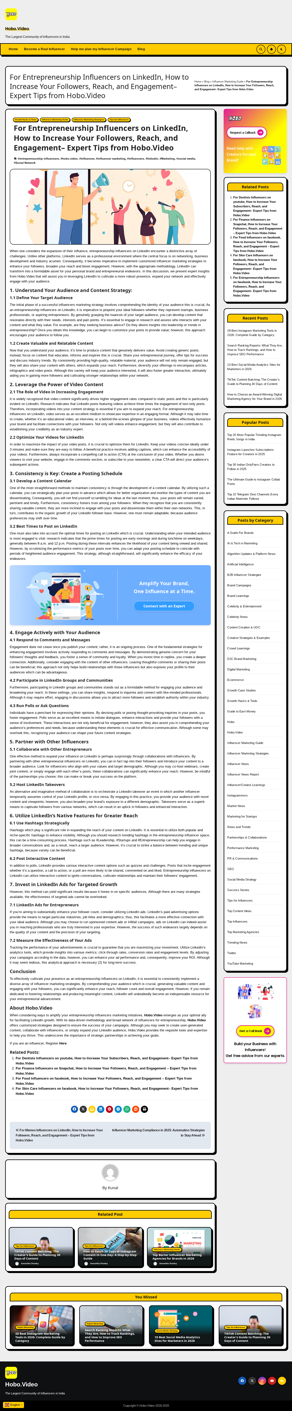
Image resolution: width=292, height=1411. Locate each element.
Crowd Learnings (238, 648)
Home (13, 49)
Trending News (237, 942)
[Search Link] (260, 49)
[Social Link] (242, 1380)
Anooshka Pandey (30, 1263)
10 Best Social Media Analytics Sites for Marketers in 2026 (177, 1339)
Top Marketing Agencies (243, 932)
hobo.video (70, 158)
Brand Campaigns (239, 585)
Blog (141, 49)
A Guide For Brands (240, 532)
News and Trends (239, 827)
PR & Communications (242, 858)
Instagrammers (237, 795)
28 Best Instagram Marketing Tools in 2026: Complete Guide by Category (40, 1337)
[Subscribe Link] (271, 49)
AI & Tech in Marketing (242, 543)
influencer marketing (112, 158)
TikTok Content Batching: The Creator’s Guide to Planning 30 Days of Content (37, 1254)
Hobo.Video (17, 28)
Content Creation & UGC (243, 627)
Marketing (168, 158)
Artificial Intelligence (240, 564)
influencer (87, 158)
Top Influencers (237, 921)
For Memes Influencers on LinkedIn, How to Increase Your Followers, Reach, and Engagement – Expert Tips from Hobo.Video (59, 1135)
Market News (236, 806)
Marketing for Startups (242, 816)
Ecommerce (235, 680)
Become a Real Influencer (44, 49)
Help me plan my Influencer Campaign (101, 49)
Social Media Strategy (241, 879)
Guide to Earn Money (241, 711)
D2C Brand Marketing (241, 659)
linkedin (152, 158)
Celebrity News (237, 616)
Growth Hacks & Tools (25, 120)
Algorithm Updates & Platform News (251, 553)
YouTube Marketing (240, 963)
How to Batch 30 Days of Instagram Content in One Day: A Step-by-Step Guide (110, 1254)
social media (186, 158)
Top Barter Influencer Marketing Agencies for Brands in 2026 (177, 1256)
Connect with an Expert (164, 606)
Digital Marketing (238, 669)
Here (63, 1043)
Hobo (230, 722)
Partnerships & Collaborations (247, 837)
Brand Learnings (238, 595)
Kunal (113, 1187)
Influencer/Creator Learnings (246, 785)
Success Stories (238, 890)
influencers (136, 158)
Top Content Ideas (239, 911)
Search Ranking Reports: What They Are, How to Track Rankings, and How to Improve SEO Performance (254, 350)
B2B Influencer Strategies (244, 574)
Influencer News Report (243, 774)
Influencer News (238, 764)
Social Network (25, 162)
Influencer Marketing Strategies (89, 120)
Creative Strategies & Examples (248, 637)
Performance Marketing (243, 848)
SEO (230, 869)
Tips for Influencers (119, 120)
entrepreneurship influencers (39, 158)
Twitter (231, 953)
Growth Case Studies (241, 690)
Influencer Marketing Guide (227, 81)
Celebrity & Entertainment (244, 606)
